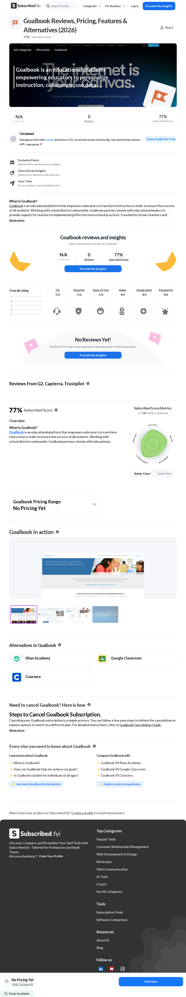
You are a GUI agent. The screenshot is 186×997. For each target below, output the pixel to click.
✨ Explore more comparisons (120, 784)
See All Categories (109, 892)
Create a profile (82, 813)
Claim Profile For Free (160, 139)
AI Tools (102, 877)
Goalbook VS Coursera (117, 775)
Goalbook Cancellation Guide (140, 725)
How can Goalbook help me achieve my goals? (46, 769)
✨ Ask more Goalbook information (36, 784)
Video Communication (112, 869)
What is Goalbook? (27, 763)
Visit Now (150, 981)
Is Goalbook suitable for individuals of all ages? (46, 775)
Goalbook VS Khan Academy (121, 763)
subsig (49, 139)
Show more (17, 220)
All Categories (22, 49)
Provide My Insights (93, 268)
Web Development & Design (116, 854)
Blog (99, 948)
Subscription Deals (109, 912)
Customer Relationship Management (122, 847)
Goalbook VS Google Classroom (123, 769)
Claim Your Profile (51, 856)
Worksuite (43, 49)
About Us (103, 940)
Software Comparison (111, 920)
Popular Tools (106, 839)
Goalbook (60, 49)
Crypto (101, 884)
